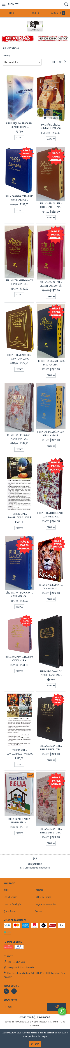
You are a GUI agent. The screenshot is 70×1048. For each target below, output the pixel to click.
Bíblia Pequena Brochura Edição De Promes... (19, 125)
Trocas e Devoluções (13, 904)
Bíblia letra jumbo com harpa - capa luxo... (19, 356)
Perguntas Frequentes (45, 904)
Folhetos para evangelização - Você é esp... (19, 515)
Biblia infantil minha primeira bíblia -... (19, 820)
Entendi (35, 1043)
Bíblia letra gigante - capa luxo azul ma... (51, 362)
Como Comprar (10, 897)
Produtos (39, 889)
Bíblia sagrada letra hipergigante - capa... (51, 205)
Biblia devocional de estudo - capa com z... (51, 673)
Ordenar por (7, 55)
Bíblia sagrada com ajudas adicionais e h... (19, 658)
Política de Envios (43, 897)
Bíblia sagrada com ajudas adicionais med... (19, 198)
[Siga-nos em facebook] (14, 991)
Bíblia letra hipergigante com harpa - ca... (19, 282)
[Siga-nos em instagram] (6, 991)
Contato (38, 911)
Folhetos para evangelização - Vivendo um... (19, 752)
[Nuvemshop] (35, 1018)
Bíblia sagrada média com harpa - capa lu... (50, 433)
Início (5, 47)
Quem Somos (9, 911)
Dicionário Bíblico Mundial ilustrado (51, 126)
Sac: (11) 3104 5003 (16, 961)
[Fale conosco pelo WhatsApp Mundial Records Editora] (62, 1011)
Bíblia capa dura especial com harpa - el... (51, 586)
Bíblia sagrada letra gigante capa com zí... (51, 284)
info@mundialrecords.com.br (21, 967)
